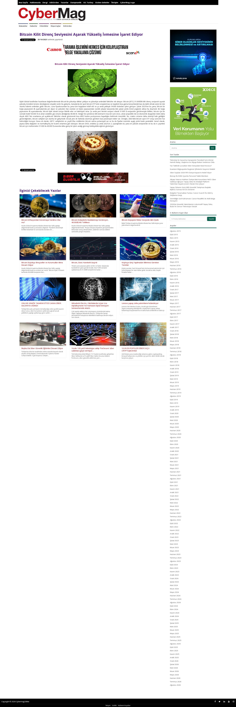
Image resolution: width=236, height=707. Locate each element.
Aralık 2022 (174, 534)
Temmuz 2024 (175, 599)
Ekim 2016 (174, 279)
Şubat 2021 (174, 458)
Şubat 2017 (174, 293)
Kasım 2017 (174, 324)
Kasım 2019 (174, 406)
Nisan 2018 (174, 341)
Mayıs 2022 (174, 510)
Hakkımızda (35, 2)
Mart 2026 (174, 668)
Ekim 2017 (174, 320)
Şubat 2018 (174, 334)
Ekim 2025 (174, 651)
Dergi (45, 2)
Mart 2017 (174, 296)
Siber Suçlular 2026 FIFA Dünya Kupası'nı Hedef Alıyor (191, 172)
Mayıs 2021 (174, 468)
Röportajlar (56, 26)
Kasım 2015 (174, 241)
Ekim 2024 (174, 609)
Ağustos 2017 (175, 313)
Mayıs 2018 (174, 344)
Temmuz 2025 (175, 640)
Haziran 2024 (175, 595)
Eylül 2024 (174, 606)
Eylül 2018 (174, 358)
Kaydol (211, 219)
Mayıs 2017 (174, 303)
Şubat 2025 (174, 623)
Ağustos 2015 (175, 231)
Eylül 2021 (174, 482)
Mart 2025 (174, 626)
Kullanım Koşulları (124, 705)
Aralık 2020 (174, 451)
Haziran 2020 (175, 430)
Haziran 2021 (175, 472)
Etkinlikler (44, 26)
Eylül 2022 (174, 523)
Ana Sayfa (23, 2)
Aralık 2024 (174, 616)
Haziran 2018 (175, 348)
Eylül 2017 (174, 317)
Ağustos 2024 (175, 602)
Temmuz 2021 (175, 475)
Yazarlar (64, 2)
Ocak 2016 (174, 248)
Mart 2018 (174, 338)
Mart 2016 (174, 255)
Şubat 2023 (174, 540)
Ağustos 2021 (175, 479)
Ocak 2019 (174, 372)
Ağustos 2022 (175, 520)
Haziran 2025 (175, 637)
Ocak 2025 (174, 620)
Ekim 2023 (174, 568)
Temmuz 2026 (175, 681)
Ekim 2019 (174, 403)
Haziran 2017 (175, 307)
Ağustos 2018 (175, 355)
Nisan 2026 (174, 671)
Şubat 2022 (174, 499)
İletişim (114, 2)
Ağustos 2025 (175, 644)
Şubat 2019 (174, 375)
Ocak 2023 (174, 537)
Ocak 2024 (174, 578)
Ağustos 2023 (175, 561)
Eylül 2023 (174, 565)
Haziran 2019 (175, 389)
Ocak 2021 (174, 454)
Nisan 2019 (174, 382)
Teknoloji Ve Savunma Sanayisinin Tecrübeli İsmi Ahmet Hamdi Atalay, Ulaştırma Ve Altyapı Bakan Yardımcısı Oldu (192, 161)
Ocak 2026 (174, 661)
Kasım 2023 (174, 571)
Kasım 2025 (174, 654)
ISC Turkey (88, 2)
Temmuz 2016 (175, 269)
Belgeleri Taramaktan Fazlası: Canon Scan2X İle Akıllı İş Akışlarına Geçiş (191, 194)
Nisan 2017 (174, 300)
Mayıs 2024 (174, 592)
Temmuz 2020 (175, 434)
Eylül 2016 (174, 276)
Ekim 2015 (174, 238)
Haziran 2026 (175, 678)
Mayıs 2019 (174, 386)
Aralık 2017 (174, 327)
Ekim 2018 (174, 362)
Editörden (54, 2)
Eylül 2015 (174, 234)
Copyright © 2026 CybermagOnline (15, 701)
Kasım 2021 (174, 489)
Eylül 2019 (174, 399)
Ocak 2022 (174, 496)
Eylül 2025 (174, 647)
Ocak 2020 (174, 413)
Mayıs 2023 (174, 551)
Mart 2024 (174, 585)
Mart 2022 (174, 503)
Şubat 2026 (174, 664)
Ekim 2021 (174, 485)
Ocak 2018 (174, 331)
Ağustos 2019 (175, 396)
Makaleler (23, 26)
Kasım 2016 (174, 283)
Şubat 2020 (174, 417)
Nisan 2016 (174, 258)
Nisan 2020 (174, 424)
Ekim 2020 (174, 444)
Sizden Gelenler (102, 2)
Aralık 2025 (174, 657)
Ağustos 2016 (175, 272)
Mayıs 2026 (174, 675)
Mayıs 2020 (174, 427)
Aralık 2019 (174, 410)
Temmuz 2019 (175, 393)
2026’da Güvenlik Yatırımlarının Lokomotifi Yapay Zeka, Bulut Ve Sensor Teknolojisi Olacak (191, 205)
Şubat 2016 (174, 252)
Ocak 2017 (174, 289)
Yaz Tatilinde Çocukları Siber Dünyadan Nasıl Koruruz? (191, 166)
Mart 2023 (174, 544)
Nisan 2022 (174, 506)
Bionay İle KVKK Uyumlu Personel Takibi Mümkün (189, 176)
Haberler (33, 26)
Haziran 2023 (175, 554)
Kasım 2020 (174, 448)
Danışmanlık (75, 2)
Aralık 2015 (174, 245)
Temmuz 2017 (175, 310)
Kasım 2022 (174, 530)
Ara (212, 148)
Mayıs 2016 (174, 262)
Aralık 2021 (174, 492)
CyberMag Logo (127, 2)
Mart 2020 (174, 420)
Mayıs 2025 (174, 633)
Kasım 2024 (174, 613)
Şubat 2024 (174, 582)
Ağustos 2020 (175, 437)
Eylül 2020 (174, 441)
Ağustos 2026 (175, 685)
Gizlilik (114, 705)
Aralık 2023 (174, 575)
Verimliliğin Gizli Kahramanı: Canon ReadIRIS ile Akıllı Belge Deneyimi (192, 200)
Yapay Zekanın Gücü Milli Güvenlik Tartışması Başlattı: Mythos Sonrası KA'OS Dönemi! (190, 188)
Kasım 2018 (174, 365)
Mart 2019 (174, 379)
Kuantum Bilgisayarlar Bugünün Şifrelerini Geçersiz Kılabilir (192, 169)
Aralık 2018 (174, 369)
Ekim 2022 (174, 527)
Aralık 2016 (174, 286)
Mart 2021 (174, 461)
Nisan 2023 (174, 547)
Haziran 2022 (175, 513)
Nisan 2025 (174, 630)
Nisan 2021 (174, 465)
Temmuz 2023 (175, 558)
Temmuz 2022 (175, 516)
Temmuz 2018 (175, 351)
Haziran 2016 (175, 265)
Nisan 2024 (174, 589)
